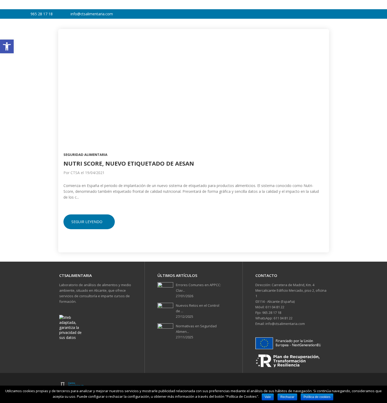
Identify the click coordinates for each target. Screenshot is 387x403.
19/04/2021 (95, 172)
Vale (268, 397)
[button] (7, 46)
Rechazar (287, 397)
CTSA (75, 172)
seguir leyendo (86, 221)
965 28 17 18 (271, 312)
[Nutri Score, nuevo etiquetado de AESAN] (193, 83)
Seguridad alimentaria (85, 154)
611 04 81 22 (274, 307)
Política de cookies (317, 397)
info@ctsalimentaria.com (285, 323)
